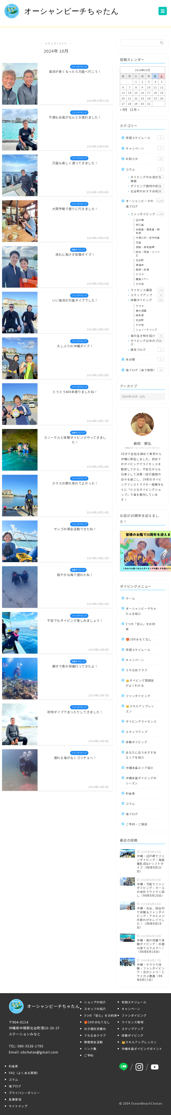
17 (149, 92)
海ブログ (132, 814)
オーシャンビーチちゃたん (71, 11)
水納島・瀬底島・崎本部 (148, 231)
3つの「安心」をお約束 (140, 626)
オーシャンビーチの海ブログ (144, 203)
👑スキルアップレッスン (140, 708)
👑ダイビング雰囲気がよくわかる (140, 682)
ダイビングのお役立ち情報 (146, 179)
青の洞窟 (141, 310)
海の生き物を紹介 (146, 336)
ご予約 (88, 1055)
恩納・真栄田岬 (145, 247)
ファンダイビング (147, 214)
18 (155, 92)
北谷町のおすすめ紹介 (146, 191)
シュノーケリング (146, 329)
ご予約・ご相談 (136, 824)
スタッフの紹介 (95, 1009)
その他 (140, 284)
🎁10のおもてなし (138, 639)
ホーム (130, 598)
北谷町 (140, 260)
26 (161, 98)
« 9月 (123, 109)
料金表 (130, 793)
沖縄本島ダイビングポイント (142, 1049)
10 (149, 87)
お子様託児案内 (95, 1029)
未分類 (143, 359)
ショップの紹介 (95, 1002)
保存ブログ (146, 349)
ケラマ (140, 274)
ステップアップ (146, 295)
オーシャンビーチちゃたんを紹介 (141, 611)
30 (142, 103)
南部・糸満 (142, 269)
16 (142, 92)
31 (149, 103)
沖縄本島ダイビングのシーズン (141, 780)
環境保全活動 (93, 1042)
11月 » (134, 109)
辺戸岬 (140, 220)
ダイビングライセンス (141, 721)
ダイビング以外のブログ (146, 342)
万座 (138, 242)
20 (123, 98)
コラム (143, 169)
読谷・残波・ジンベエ (148, 253)
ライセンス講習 (147, 290)
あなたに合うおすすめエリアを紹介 (141, 754)
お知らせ (144, 159)
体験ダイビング (147, 300)
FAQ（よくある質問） (24, 1073)
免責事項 (15, 1099)
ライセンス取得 (132, 1022)
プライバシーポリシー (24, 1093)
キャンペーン (143, 148)
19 (161, 92)
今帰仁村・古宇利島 (148, 237)
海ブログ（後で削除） (144, 370)
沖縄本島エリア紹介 (139, 768)
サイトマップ (18, 1106)
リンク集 (90, 1049)
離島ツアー (142, 279)
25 (155, 98)
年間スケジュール (143, 138)
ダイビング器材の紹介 (146, 186)
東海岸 (140, 265)
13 (123, 92)
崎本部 (140, 315)
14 (129, 92)
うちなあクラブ (136, 670)
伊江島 (140, 224)
